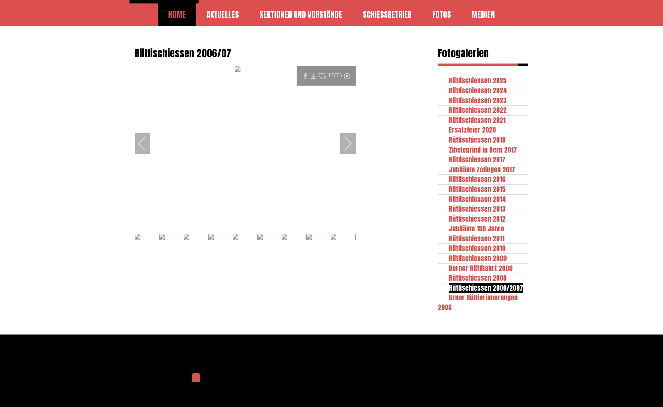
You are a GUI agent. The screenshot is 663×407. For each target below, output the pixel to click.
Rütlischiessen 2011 (477, 238)
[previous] (147, 144)
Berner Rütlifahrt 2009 (481, 268)
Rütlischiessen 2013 (477, 209)
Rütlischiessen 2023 (478, 100)
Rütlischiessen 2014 (477, 199)
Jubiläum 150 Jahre (476, 228)
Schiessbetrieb (387, 14)
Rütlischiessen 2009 (478, 258)
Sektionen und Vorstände (301, 14)
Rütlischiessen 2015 (477, 189)
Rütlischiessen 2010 (477, 248)
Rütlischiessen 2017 (477, 159)
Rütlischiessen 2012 (477, 219)
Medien (483, 14)
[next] (344, 144)
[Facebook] (196, 377)
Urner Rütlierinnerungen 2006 (478, 302)
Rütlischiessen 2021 (477, 120)
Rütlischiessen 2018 (477, 140)
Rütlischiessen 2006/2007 (486, 288)
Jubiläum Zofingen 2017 (482, 169)
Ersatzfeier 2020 (472, 130)
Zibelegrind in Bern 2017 (483, 150)
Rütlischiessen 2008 (478, 278)
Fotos (441, 14)
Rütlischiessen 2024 (478, 90)
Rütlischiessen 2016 (477, 179)
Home (177, 14)
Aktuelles (222, 14)
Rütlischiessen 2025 (478, 80)
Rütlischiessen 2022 (478, 110)
